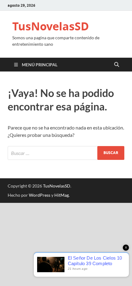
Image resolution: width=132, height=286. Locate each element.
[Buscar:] (66, 153)
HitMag (61, 195)
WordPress (39, 195)
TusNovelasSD (50, 26)
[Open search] (116, 65)
